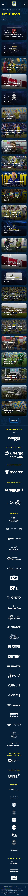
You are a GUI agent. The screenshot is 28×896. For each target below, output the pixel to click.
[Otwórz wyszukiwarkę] (25, 3)
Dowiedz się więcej (6, 889)
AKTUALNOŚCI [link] (16, 9)
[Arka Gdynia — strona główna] (14, 3)
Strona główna (5, 9)
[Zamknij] (26, 887)
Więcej (14, 420)
